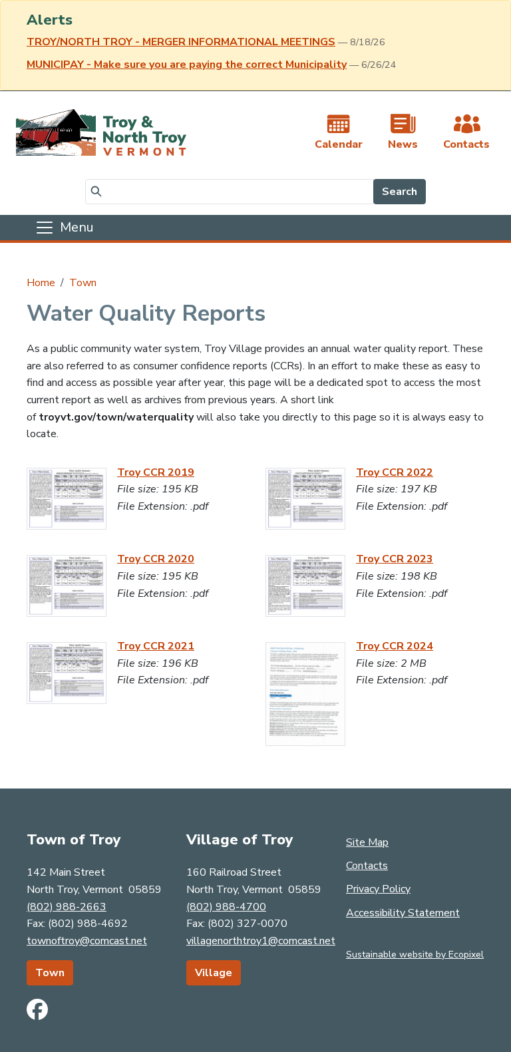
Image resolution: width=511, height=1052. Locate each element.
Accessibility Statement (403, 913)
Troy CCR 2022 (394, 472)
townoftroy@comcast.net (87, 941)
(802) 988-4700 (226, 907)
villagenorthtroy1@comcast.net (260, 941)
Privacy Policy (378, 889)
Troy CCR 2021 (155, 646)
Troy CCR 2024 (394, 646)
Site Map (367, 842)
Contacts (367, 865)
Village (213, 972)
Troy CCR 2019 (155, 472)
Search (399, 191)
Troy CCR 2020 (155, 559)
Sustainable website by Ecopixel (415, 954)
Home (41, 282)
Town (82, 282)
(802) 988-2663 (66, 907)
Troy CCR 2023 (394, 559)
